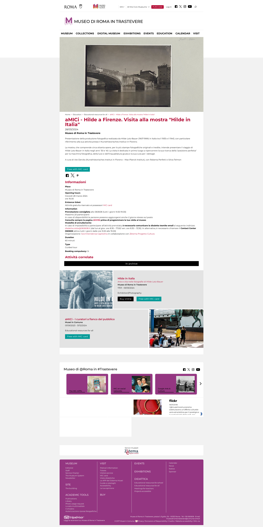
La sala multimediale (75, 506)
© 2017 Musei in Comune (124, 521)
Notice (172, 469)
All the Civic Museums (137, 7)
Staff (67, 470)
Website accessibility (183, 521)
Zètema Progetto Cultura (142, 234)
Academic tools (76, 495)
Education (164, 33)
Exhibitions (132, 33)
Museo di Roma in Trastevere (108, 21)
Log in (169, 7)
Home (67, 114)
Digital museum (108, 33)
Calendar (182, 33)
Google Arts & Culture (164, 389)
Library (68, 501)
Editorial (69, 468)
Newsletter (70, 478)
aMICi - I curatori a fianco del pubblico (90, 319)
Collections (85, 33)
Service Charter (72, 473)
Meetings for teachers (144, 488)
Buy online (126, 299)
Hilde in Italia (126, 278)
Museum (67, 33)
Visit (196, 33)
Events (149, 33)
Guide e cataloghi (108, 483)
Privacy (141, 521)
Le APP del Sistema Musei (111, 480)
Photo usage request (74, 504)
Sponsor (172, 471)
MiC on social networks (120, 389)
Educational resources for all (95, 114)
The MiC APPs (75, 391)
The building (71, 488)
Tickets (103, 470)
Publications (71, 499)
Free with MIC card (77, 169)
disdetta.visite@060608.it (77, 228)
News (171, 466)
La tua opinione (107, 488)
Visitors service (106, 473)
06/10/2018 (184, 410)
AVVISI (96, 220)
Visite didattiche (107, 478)
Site (68, 484)
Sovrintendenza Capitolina (94, 234)
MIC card (104, 475)
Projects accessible (142, 491)
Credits (171, 521)
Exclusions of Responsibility (156, 521)
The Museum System (74, 475)
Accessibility (105, 485)
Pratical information (109, 468)
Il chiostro (69, 509)
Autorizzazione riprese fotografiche (81, 511)
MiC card (107, 205)
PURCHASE (157, 7)
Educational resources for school (148, 483)
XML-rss (197, 521)
